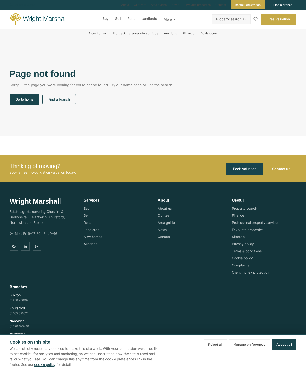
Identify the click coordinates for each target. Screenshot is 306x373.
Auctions (170, 33)
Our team (140, 4)
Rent (131, 19)
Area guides (159, 4)
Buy (106, 19)
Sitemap (238, 237)
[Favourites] (255, 19)
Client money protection (250, 272)
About (125, 4)
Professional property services (135, 33)
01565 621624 (19, 313)
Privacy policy (243, 244)
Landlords (149, 19)
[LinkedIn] (25, 246)
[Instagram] (37, 246)
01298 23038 (19, 300)
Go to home (24, 99)
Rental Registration (248, 4)
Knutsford (17, 308)
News (175, 4)
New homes (98, 33)
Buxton (15, 295)
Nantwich (17, 321)
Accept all (284, 344)
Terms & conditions (247, 251)
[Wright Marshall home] (38, 19)
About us (165, 208)
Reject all (215, 344)
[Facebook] (14, 246)
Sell (118, 19)
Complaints (240, 265)
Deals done (208, 33)
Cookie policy (242, 258)
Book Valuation (244, 169)
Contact (220, 4)
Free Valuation (279, 19)
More (168, 19)
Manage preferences (249, 344)
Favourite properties (197, 4)
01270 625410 (25, 4)
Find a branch (282, 4)
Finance (189, 33)
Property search (228, 19)
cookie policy (44, 364)
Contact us (281, 169)
